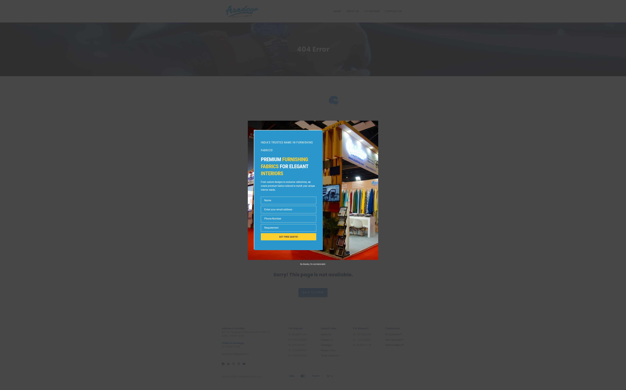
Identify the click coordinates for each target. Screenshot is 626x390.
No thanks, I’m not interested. (313, 264)
